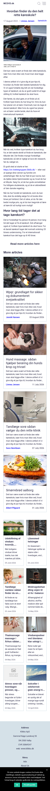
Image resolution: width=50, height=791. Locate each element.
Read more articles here (25, 243)
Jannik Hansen (13, 317)
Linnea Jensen (27, 21)
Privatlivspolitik (29, 785)
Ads (25, 761)
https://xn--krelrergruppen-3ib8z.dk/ (19, 170)
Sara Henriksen (13, 448)
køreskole (42, 20)
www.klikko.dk (27, 748)
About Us (25, 765)
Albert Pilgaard (13, 508)
